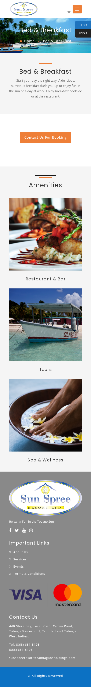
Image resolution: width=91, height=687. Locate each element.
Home (29, 41)
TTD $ (81, 25)
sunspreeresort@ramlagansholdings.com (42, 658)
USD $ (81, 33)
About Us (20, 552)
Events (18, 566)
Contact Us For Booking (45, 137)
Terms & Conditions (29, 574)
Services (20, 559)
